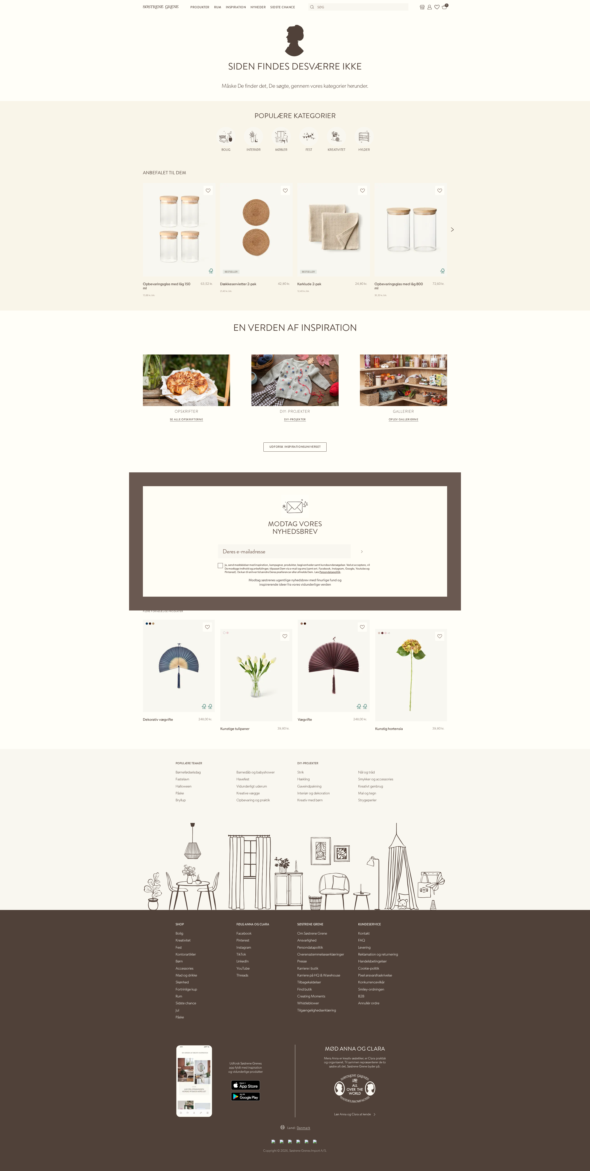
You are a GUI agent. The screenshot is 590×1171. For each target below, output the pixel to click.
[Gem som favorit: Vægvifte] (362, 627)
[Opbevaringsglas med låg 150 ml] (179, 229)
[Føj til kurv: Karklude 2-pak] (364, 291)
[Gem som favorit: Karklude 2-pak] (362, 190)
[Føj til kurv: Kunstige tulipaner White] (286, 736)
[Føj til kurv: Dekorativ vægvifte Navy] (209, 726)
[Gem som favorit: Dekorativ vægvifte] (207, 627)
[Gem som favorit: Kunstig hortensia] (439, 636)
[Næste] (452, 229)
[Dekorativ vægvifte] (179, 666)
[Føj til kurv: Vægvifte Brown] (364, 726)
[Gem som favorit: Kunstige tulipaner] (285, 636)
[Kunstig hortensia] (411, 675)
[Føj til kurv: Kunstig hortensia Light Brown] (441, 736)
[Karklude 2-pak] (333, 229)
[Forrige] (146, 381)
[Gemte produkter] (437, 7)
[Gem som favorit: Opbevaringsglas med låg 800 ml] (439, 190)
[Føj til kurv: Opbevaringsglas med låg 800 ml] (441, 291)
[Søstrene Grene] (161, 7)
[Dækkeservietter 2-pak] (256, 229)
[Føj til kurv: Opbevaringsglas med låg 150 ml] (210, 291)
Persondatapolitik (329, 572)
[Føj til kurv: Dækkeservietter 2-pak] (287, 291)
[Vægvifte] (334, 666)
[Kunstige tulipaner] (256, 675)
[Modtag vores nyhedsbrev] (361, 551)
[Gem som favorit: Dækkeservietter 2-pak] (285, 190)
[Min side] (429, 7)
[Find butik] (422, 7)
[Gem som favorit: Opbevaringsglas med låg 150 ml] (208, 190)
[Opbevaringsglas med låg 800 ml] (411, 229)
